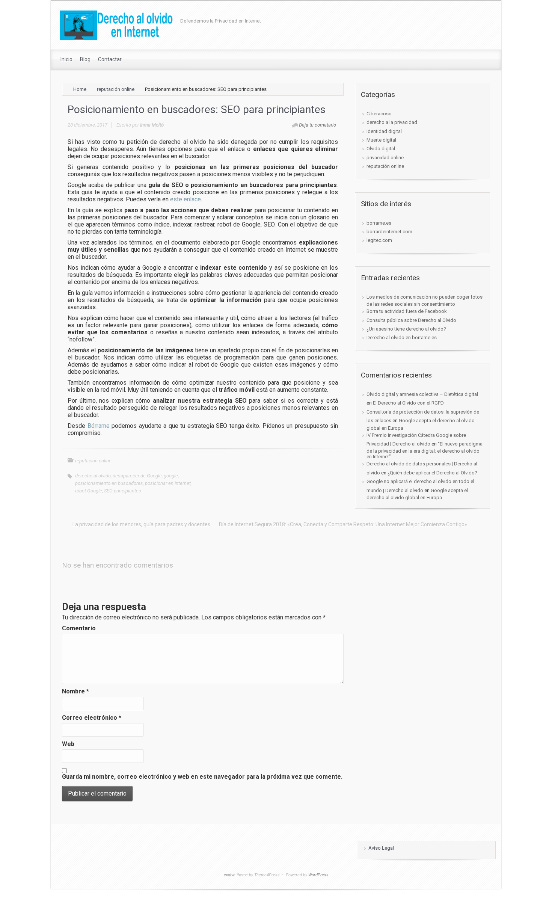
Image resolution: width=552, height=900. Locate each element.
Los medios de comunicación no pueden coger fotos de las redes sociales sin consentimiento (424, 300)
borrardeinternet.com (389, 231)
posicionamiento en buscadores (109, 483)
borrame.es (378, 223)
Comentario (79, 628)
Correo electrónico (91, 717)
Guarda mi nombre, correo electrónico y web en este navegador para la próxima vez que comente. (202, 776)
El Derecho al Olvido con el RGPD (408, 403)
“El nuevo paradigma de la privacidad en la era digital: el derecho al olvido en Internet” (424, 450)
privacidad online (385, 157)
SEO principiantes (122, 491)
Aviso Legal (381, 848)
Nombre (75, 691)
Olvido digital (380, 148)
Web (68, 743)
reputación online (115, 89)
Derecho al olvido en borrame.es (401, 337)
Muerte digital (381, 140)
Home (79, 89)
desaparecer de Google (137, 476)
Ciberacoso (379, 113)
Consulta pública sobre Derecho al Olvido (411, 320)
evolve (229, 875)
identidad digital (384, 131)
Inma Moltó (152, 125)
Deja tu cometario (317, 125)
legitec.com (379, 240)
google (171, 476)
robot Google (88, 491)
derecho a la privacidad (391, 122)
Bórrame (98, 425)
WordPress (318, 875)
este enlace (185, 199)
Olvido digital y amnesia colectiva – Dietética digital (422, 394)
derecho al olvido (93, 476)
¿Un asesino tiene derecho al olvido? (406, 329)
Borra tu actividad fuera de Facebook (406, 311)
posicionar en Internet (168, 483)
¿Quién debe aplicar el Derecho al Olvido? (432, 473)
